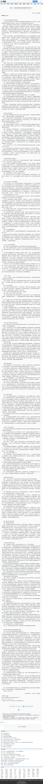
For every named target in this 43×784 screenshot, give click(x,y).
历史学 (35, 4)
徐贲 (15, 770)
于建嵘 (7, 770)
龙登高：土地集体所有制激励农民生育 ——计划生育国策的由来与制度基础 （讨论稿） (15, 758)
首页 (1, 4)
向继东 (38, 770)
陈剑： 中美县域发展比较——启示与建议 (7, 743)
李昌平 (11, 772)
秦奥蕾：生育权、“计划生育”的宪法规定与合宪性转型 (9, 763)
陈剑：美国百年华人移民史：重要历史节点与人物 (9, 740)
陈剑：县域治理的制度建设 (5, 734)
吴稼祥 (11, 776)
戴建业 (7, 772)
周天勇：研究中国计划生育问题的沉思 (7, 764)
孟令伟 (11, 774)
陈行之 (7, 769)
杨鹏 (33, 772)
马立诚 (24, 770)
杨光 (24, 777)
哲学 (38, 4)
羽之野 (11, 777)
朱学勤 (33, 776)
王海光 (24, 772)
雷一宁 (15, 774)
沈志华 (33, 770)
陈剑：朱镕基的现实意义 (5, 733)
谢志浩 (15, 777)
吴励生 (29, 776)
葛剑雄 (2, 776)
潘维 (37, 776)
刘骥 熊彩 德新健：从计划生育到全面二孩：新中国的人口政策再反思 (12, 760)
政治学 (12, 4)
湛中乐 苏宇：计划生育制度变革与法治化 (7, 752)
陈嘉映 (38, 769)
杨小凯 (24, 776)
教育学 (28, 4)
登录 (21, 726)
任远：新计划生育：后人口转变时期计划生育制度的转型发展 (11, 761)
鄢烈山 (29, 769)
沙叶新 (33, 774)
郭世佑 (11, 773)
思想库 (42, 4)
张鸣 (15, 772)
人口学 (12, 699)
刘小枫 (7, 774)
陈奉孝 (7, 773)
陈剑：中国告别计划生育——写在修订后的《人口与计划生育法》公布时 (13, 755)
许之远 (15, 776)
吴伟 (28, 774)
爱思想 (4, 2)
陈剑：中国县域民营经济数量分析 (6, 736)
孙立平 (20, 777)
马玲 (15, 773)
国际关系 (16, 4)
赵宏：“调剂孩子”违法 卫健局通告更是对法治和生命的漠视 (10, 754)
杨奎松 (20, 772)
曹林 (24, 769)
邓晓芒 (38, 772)
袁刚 (19, 776)
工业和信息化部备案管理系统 (21, 782)
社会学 (20, 4)
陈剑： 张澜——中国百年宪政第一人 (7, 745)
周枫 (19, 774)
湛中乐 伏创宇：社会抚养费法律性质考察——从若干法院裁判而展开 (12, 751)
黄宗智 (2, 770)
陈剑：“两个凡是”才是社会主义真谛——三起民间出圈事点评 (11, 739)
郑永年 (11, 769)
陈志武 (11, 770)
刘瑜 (37, 774)
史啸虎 (33, 773)
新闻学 (24, 4)
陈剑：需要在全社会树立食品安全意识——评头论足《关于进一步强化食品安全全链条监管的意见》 (17, 742)
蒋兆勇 (24, 774)
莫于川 (7, 777)
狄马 (24, 773)
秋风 (2, 774)
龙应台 (15, 769)
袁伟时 (29, 773)
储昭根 (7, 776)
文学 (31, 4)
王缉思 (2, 773)
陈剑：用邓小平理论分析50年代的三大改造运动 (9, 737)
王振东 (20, 773)
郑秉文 (2, 777)
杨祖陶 (29, 770)
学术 (5, 699)
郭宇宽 (20, 770)
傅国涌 (33, 769)
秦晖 (2, 769)
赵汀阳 (2, 772)
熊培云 (38, 773)
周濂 (28, 772)
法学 (4, 4)
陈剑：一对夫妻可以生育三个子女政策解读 (8, 757)
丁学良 (20, 769)
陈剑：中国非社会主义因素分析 (6, 746)
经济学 (8, 4)
